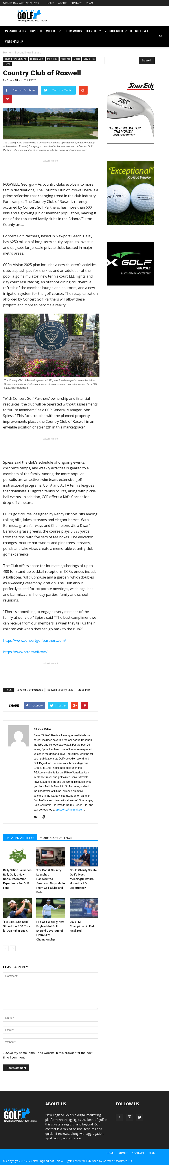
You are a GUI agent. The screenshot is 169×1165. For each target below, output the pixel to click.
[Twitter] (139, 1117)
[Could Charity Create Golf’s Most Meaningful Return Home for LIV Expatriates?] (84, 857)
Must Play (52, 58)
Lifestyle (92, 31)
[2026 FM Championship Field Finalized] (84, 908)
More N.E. (51, 31)
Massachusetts (15, 31)
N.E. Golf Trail (139, 31)
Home (50, 3)
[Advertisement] (114, 16)
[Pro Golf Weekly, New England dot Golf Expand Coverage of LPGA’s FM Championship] (50, 908)
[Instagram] (129, 1117)
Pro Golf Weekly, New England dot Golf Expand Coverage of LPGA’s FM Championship (50, 930)
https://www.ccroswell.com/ (25, 651)
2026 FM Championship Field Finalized (83, 926)
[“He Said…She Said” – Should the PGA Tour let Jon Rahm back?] (17, 908)
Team (89, 3)
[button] (160, 36)
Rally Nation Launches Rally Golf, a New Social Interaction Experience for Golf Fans (17, 878)
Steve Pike (13, 80)
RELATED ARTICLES (20, 838)
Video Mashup (14, 41)
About (62, 3)
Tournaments (73, 31)
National (65, 58)
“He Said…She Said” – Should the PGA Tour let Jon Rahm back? (17, 926)
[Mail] (37, 817)
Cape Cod (36, 31)
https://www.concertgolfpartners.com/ (34, 640)
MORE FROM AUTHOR (56, 838)
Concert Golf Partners (30, 689)
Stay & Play (89, 58)
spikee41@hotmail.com (70, 809)
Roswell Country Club (60, 689)
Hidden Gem (36, 58)
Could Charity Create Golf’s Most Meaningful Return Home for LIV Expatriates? (83, 878)
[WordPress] (45, 817)
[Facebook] (119, 1117)
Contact (76, 3)
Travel (7, 63)
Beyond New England (15, 58)
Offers (76, 58)
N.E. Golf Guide (114, 31)
